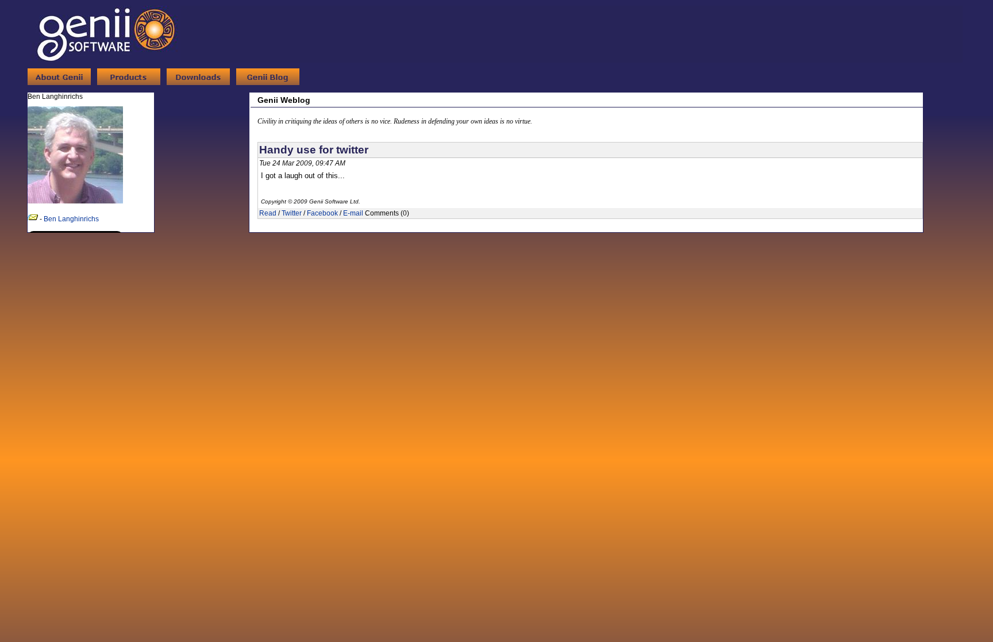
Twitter (292, 213)
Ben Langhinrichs (71, 219)
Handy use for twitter (313, 150)
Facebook (322, 213)
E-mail (353, 213)
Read (267, 213)
